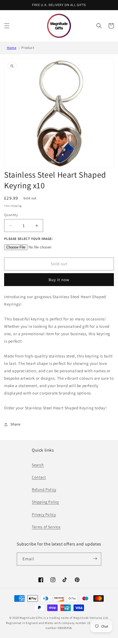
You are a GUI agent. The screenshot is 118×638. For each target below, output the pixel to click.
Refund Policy (44, 489)
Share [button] (15, 424)
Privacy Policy (44, 514)
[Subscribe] (95, 559)
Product (27, 47)
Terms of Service (46, 526)
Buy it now (59, 279)
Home (11, 47)
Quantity (11, 214)
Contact (39, 477)
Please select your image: (28, 238)
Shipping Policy (45, 501)
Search (38, 464)
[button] (7, 26)
